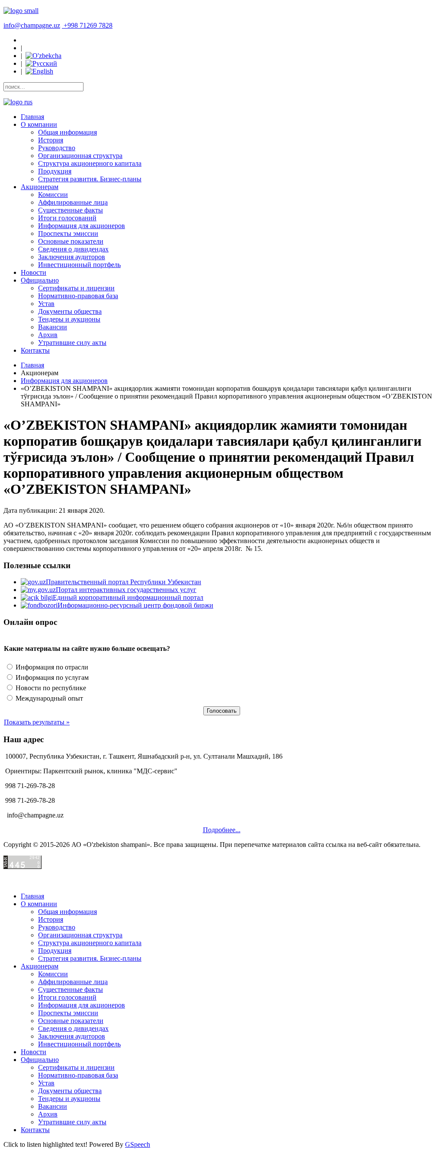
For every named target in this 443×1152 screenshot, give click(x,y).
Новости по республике (50, 688)
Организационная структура (80, 155)
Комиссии (53, 194)
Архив (48, 334)
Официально (40, 280)
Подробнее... (222, 829)
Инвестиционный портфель (79, 264)
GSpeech (137, 1144)
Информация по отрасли (51, 667)
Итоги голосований (67, 218)
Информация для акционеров (81, 225)
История (50, 140)
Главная (32, 116)
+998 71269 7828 (88, 25)
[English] (39, 71)
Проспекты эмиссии (68, 233)
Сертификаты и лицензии (76, 288)
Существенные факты (70, 210)
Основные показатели (70, 241)
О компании (39, 124)
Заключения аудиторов (71, 257)
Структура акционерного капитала (89, 163)
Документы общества (70, 311)
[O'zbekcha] (43, 55)
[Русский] (41, 63)
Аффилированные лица (73, 202)
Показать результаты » (37, 722)
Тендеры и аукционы (69, 319)
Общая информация (67, 132)
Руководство (56, 147)
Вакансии (52, 327)
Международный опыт (48, 698)
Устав (46, 303)
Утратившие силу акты (72, 342)
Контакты (35, 350)
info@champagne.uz (31, 25)
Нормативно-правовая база (78, 295)
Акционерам (39, 186)
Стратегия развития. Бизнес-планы (89, 179)
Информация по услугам (51, 677)
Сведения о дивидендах (73, 249)
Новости (33, 272)
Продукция (54, 171)
